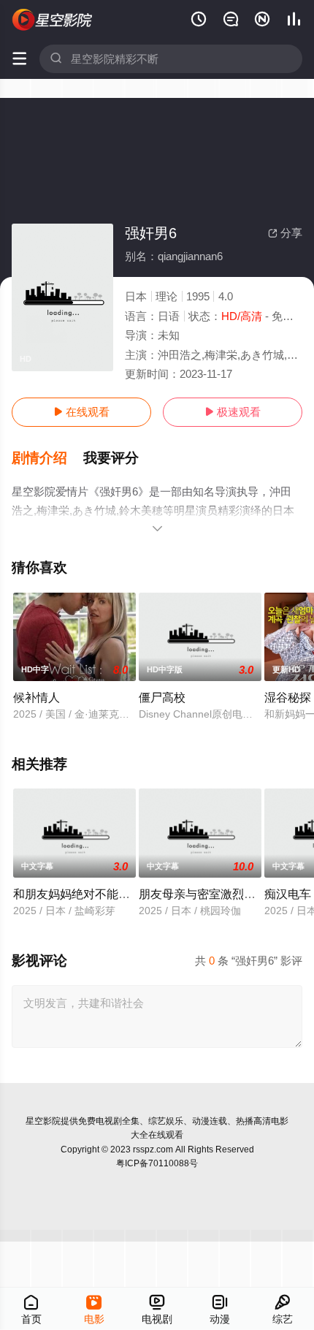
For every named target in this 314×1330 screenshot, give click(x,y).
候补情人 (36, 697)
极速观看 (232, 412)
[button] (47, 458)
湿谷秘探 (287, 697)
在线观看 (81, 412)
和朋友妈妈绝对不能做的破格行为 (100, 893)
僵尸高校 (162, 697)
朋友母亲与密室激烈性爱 (203, 893)
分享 (285, 233)
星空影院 (43, 1121)
